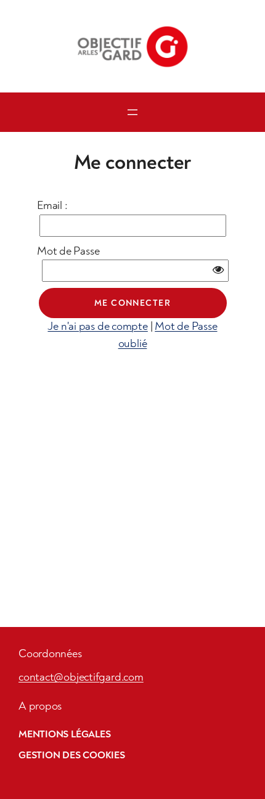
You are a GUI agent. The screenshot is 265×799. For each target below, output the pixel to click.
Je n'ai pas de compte (97, 326)
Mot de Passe (68, 251)
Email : (52, 206)
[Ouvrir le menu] (132, 112)
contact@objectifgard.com (81, 677)
